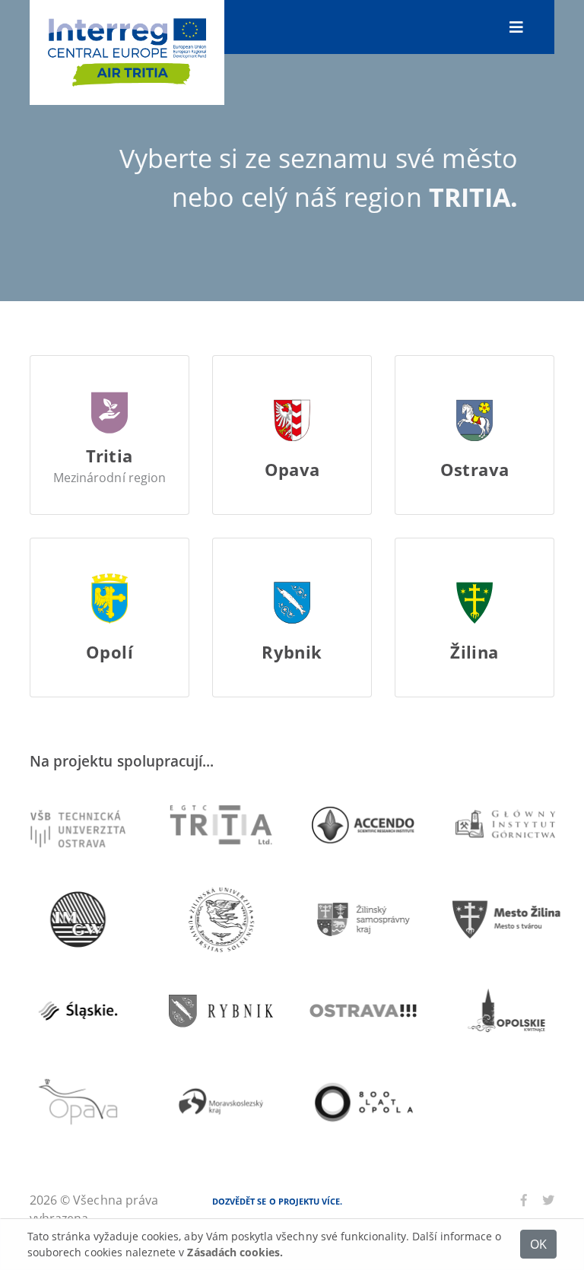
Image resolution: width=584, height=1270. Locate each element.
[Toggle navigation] (516, 27)
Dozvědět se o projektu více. (277, 1201)
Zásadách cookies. (235, 1252)
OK (538, 1244)
